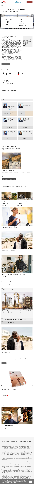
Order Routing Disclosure (23, 475)
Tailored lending (8, 289)
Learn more (4, 314)
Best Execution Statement (25, 476)
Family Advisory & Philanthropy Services (15, 319)
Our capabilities (21, 23)
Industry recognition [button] (14, 113)
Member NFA (17, 464)
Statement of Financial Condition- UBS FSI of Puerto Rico (14, 476)
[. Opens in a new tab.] (4, 2)
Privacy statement (8, 441)
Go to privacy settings (13, 482)
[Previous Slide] (1, 385)
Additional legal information (15, 441)
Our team (20, 21)
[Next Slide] (33, 385)
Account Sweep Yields (10, 477)
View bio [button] (7, 114)
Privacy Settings (29, 441)
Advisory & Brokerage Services (18, 477)
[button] (10, 109)
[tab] (15, 398)
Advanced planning (9, 322)
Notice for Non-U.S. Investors (5, 475)
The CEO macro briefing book (7, 425)
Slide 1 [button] (15, 398)
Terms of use (3, 441)
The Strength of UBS (22, 25)
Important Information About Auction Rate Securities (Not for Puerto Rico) (14, 478)
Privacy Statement (13, 481)
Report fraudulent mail (23, 441)
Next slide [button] (31, 416)
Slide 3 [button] (18, 398)
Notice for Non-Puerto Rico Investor (14, 475)
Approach (20, 19)
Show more (4, 205)
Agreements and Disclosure (21, 479)
